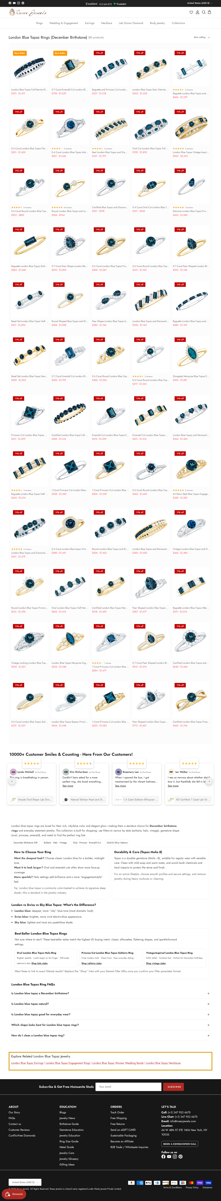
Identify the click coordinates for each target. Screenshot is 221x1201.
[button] (191, 12)
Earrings (89, 23)
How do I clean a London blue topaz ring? (38, 1035)
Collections (178, 23)
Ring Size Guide (69, 1141)
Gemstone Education (72, 1130)
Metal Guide (67, 1147)
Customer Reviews (19, 1130)
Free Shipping (118, 1118)
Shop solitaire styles (91, 963)
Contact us (15, 1124)
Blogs (63, 1112)
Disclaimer (207, 1187)
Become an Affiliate (121, 1141)
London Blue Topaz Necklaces (163, 1063)
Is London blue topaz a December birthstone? (40, 993)
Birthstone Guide (69, 1124)
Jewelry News (67, 1118)
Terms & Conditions (172, 1187)
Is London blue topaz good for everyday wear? (40, 1014)
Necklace (106, 23)
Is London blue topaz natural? (30, 1004)
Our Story (14, 1112)
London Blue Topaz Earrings (27, 1063)
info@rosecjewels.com (183, 1121)
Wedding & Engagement (63, 23)
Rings (39, 23)
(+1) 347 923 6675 (179, 1112)
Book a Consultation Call (179, 1144)
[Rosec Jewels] (28, 12)
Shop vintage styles (156, 963)
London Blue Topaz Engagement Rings (68, 1063)
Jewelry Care (67, 1153)
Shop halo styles (39, 963)
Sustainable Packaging (123, 1135)
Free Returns (117, 1124)
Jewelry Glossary (69, 1159)
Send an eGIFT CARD (123, 1130)
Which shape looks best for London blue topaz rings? (45, 1025)
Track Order (117, 1112)
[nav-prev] (12, 781)
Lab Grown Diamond (131, 23)
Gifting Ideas (67, 1164)
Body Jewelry (157, 23)
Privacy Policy (192, 1187)
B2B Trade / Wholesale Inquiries (129, 1147)
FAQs (12, 1118)
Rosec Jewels (23, 1188)
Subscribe (174, 1086)
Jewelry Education (70, 1135)
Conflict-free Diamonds (22, 1135)
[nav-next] (208, 781)
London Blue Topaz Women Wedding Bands (117, 1063)
